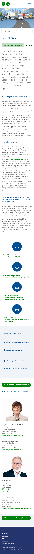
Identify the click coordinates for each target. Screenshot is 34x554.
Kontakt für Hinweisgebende (13, 45)
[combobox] (17, 31)
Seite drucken (5, 530)
